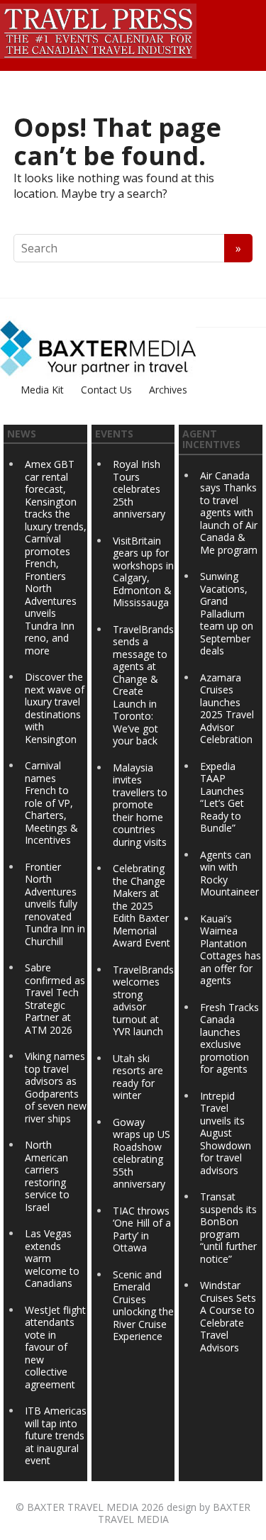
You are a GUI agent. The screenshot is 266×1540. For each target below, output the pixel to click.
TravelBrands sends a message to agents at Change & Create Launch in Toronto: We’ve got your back (143, 685)
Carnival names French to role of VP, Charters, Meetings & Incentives (51, 803)
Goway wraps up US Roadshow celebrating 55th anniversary (141, 1153)
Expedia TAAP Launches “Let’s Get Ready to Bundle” (222, 797)
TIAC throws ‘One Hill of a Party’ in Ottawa (142, 1229)
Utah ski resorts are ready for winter (138, 1077)
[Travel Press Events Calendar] (98, 29)
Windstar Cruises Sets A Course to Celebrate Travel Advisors (228, 1316)
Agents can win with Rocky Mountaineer (229, 873)
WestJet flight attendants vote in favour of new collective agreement (55, 1347)
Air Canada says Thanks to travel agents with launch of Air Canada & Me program (228, 513)
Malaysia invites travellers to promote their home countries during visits (140, 805)
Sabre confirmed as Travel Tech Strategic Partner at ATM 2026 (55, 999)
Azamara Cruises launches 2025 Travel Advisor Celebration (227, 709)
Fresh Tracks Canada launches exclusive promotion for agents (229, 1038)
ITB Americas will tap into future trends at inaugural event (56, 1435)
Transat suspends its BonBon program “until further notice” (228, 1228)
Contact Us (106, 389)
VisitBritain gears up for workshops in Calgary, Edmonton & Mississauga (143, 572)
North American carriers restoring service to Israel (47, 1176)
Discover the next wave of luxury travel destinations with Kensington (54, 708)
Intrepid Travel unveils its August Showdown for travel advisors (225, 1133)
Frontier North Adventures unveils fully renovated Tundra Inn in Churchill (55, 904)
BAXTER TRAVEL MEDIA (82, 1507)
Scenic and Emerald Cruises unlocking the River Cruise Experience (143, 1306)
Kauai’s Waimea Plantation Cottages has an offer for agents (230, 950)
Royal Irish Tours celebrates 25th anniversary (139, 488)
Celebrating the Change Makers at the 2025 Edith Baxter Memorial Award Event (141, 905)
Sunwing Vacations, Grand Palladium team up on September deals (226, 613)
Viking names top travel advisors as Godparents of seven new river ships (56, 1087)
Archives (168, 389)
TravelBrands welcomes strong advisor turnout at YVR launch (143, 1001)
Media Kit (42, 389)
